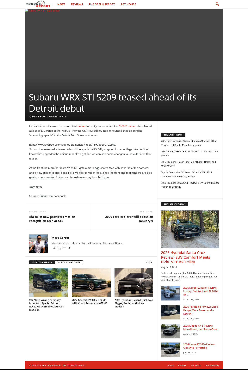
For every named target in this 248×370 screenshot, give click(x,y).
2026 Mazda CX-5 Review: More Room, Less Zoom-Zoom (200, 327)
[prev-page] (147, 262)
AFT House (128, 4)
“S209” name (127, 126)
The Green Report (102, 4)
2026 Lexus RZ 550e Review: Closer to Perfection (199, 346)
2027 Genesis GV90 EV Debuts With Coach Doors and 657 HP (89, 301)
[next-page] (151, 262)
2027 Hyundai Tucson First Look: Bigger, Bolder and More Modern (134, 303)
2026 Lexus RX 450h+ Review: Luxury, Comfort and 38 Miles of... (200, 291)
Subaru (82, 126)
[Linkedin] (59, 248)
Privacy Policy (212, 365)
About (171, 365)
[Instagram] (54, 248)
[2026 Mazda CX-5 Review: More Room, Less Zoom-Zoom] (170, 331)
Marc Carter (38, 116)
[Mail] (64, 248)
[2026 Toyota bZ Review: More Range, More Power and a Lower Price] (170, 312)
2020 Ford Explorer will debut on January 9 (129, 219)
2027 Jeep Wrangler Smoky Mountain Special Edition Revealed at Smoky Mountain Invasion (46, 305)
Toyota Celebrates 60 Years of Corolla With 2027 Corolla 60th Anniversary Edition (186, 174)
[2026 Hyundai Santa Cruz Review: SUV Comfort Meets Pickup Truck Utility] (190, 229)
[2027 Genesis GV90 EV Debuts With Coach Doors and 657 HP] (91, 282)
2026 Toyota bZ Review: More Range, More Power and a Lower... (200, 310)
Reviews (77, 4)
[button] (217, 4)
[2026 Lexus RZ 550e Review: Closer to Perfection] (170, 350)
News (61, 4)
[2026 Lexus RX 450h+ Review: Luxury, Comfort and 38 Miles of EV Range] (170, 293)
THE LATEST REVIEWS (174, 204)
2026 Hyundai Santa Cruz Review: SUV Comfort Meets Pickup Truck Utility (190, 185)
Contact (182, 365)
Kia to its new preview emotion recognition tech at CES (52, 219)
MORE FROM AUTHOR (69, 262)
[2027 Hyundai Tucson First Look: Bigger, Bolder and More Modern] (134, 282)
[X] (69, 248)
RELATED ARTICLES (42, 262)
